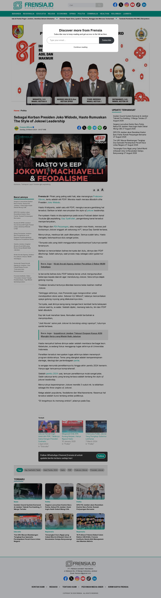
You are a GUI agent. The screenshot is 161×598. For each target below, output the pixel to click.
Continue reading (80, 47)
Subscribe (106, 40)
